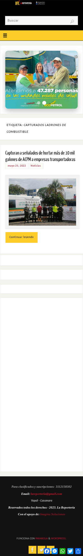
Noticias (36, 165)
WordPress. (58, 538)
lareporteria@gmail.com (46, 494)
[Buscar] (72, 21)
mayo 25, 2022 (17, 165)
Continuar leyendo (21, 237)
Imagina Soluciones (52, 514)
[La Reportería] (32, 550)
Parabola (42, 538)
